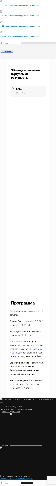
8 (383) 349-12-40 (7, 52)
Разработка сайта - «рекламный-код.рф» (16, 479)
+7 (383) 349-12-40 (25, 409)
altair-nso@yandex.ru (11, 412)
